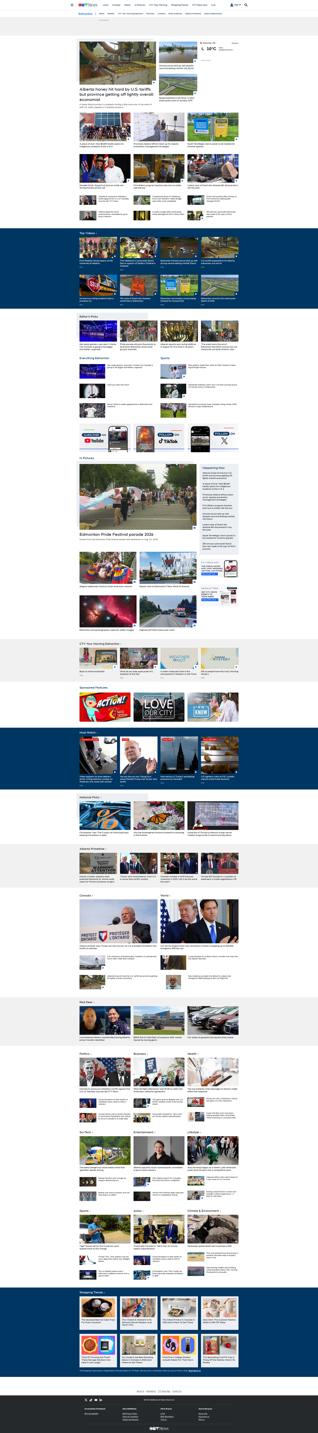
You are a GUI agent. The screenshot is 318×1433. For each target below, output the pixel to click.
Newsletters (151, 1391)
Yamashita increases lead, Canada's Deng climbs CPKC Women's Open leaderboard (212, 405)
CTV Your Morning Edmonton (130, 14)
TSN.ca (163, 1419)
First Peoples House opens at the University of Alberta (96, 262)
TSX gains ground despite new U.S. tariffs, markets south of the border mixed (167, 1102)
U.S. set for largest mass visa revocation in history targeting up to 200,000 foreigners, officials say (196, 947)
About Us (140, 1391)
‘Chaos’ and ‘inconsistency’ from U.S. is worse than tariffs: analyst (138, 877)
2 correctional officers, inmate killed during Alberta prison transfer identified (105, 1038)
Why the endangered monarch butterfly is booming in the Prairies (159, 833)
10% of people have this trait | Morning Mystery (219, 672)
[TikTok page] (90, 1399)
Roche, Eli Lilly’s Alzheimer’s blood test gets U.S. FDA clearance (221, 1100)
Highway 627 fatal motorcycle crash (157, 630)
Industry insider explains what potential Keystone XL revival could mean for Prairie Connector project (97, 879)
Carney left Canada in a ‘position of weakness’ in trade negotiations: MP (219, 877)
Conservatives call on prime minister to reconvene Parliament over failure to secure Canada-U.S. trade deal (114, 1116)
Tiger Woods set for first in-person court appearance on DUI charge (99, 1247)
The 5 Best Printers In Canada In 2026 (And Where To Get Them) (178, 1321)
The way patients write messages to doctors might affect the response (212, 1090)
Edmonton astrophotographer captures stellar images (107, 630)
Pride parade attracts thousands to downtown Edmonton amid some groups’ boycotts (138, 347)
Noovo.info (203, 1414)
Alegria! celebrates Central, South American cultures (106, 586)
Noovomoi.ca (204, 1416)
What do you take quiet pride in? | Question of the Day (136, 672)
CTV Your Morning (158, 5)
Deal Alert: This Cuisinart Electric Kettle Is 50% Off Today (219, 1321)
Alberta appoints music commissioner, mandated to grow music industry (113, 214)
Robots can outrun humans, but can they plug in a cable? (114, 1194)
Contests (161, 14)
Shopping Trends (179, 5)
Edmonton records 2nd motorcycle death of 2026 (218, 299)
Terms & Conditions (130, 1416)
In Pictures (140, 5)
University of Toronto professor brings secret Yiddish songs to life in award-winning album (209, 833)
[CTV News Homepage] (88, 4)
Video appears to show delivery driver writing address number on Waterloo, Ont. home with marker (96, 779)
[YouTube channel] (95, 1399)
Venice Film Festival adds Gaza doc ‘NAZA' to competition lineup (168, 1194)
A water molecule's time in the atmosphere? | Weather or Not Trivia (178, 672)
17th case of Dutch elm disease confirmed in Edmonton (135, 299)
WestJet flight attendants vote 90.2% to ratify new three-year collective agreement (158, 1090)
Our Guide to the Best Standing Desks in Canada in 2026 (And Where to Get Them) (137, 1360)
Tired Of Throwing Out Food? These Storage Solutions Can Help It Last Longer (96, 1360)
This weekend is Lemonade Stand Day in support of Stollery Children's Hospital (138, 263)
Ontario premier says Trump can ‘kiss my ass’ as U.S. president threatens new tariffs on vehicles (118, 947)
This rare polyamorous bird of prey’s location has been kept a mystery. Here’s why (222, 1255)
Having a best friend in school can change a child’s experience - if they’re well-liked (221, 1194)
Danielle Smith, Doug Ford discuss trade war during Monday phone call (102, 186)
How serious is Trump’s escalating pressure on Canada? (177, 777)
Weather (111, 14)
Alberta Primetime (193, 14)
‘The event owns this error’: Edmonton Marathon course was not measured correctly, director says (219, 347)
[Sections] (72, 4)
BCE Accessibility (91, 1414)
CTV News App (164, 1391)
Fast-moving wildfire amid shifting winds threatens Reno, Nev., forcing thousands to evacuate (221, 1270)
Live (213, 5)
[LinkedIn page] (100, 1399)
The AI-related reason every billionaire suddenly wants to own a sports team (113, 1273)
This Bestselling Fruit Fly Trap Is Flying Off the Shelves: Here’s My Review (219, 1360)
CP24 (162, 1414)
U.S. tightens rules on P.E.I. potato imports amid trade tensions (217, 777)
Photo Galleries (175, 14)
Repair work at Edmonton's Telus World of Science (164, 586)
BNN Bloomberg (167, 1416)
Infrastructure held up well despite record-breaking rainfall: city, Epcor (176, 67)
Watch (127, 5)
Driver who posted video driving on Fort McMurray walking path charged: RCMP (221, 199)
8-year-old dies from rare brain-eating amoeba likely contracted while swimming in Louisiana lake (221, 1115)
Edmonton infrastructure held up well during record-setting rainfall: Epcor (178, 262)
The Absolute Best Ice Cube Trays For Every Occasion (98, 1321)
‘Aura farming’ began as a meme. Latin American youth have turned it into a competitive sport (211, 1168)
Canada (116, 5)
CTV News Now (199, 5)
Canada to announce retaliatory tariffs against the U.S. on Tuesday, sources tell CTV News (113, 199)
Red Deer (150, 14)
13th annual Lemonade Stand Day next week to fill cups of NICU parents (221, 214)
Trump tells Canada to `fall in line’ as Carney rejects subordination (167, 1115)
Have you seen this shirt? (118, 385)
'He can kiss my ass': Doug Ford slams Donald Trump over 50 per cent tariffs (138, 779)
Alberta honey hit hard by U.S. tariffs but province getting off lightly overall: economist (117, 94)
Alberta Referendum (213, 14)
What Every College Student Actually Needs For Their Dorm (177, 1358)
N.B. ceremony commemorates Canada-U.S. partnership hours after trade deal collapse (132, 957)
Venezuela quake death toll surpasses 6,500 (209, 1246)
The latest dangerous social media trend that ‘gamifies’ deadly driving (102, 1168)
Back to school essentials (92, 671)
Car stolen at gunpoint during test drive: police (210, 1037)
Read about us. (195, 1371)
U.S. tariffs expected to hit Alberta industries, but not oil (218, 262)
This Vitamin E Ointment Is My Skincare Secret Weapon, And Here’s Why (137, 1322)
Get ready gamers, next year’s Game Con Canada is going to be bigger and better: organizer (98, 347)
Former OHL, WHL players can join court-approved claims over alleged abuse (114, 1259)
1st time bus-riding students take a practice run (97, 299)
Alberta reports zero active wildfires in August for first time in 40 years (178, 345)
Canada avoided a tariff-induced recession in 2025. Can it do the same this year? (178, 879)
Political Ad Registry (130, 1419)
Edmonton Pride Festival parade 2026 (116, 534)
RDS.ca (201, 1419)
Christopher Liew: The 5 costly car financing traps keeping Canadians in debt (104, 833)
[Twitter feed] (85, 1399)
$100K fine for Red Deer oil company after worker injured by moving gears (158, 1038)
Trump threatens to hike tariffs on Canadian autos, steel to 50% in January (113, 1102)
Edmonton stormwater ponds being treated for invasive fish (178, 299)
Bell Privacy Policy (129, 1414)
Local (105, 5)
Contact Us (176, 1391)
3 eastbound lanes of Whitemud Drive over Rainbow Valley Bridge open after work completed (166, 199)
